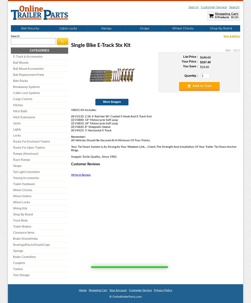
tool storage (21, 275)
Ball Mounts (30, 28)
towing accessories (26, 178)
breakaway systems (26, 86)
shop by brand (23, 214)
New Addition (232, 36)
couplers (19, 263)
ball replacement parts (28, 74)
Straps (144, 28)
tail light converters (26, 171)
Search (234, 7)
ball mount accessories (28, 68)
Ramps (106, 28)
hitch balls (20, 111)
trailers (18, 269)
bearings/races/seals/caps (31, 244)
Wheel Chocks (182, 28)
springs (18, 250)
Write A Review (81, 174)
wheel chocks (22, 190)
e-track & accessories (27, 56)
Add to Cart (201, 86)
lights (17, 129)
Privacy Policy (163, 290)
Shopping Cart (226, 14)
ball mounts (20, 62)
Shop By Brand (221, 28)
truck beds (20, 220)
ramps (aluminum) (25, 153)
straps (17, 165)
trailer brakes (22, 226)
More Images (112, 101)
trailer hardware (24, 184)
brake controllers (24, 256)
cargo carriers (22, 99)
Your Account (118, 290)
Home (83, 290)
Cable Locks (68, 28)
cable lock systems (26, 93)
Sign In (194, 7)
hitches (18, 105)
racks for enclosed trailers (31, 141)
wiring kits (20, 208)
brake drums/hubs (25, 238)
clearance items (23, 232)
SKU (228, 50)
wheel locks (21, 202)
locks (17, 135)
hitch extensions (24, 117)
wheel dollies (22, 196)
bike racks (20, 80)
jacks (17, 123)
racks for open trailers (29, 147)
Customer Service (214, 7)
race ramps (21, 159)
